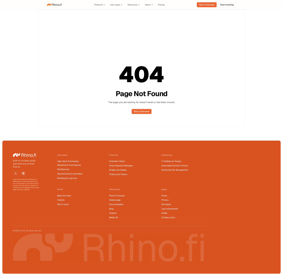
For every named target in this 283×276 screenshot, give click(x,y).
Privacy (165, 200)
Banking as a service (67, 178)
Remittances (63, 169)
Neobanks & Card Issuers (69, 165)
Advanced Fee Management (174, 170)
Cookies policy (168, 217)
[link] (54, 4)
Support (113, 213)
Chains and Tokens (118, 174)
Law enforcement (169, 208)
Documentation (116, 204)
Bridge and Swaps (117, 170)
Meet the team (64, 195)
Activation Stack (117, 161)
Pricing (161, 4)
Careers (60, 200)
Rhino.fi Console (117, 195)
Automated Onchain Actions (174, 165)
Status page (115, 200)
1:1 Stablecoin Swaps (171, 161)
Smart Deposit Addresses (121, 165)
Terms (164, 195)
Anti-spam (166, 204)
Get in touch (63, 204)
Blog (111, 208)
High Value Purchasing (67, 161)
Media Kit (113, 217)
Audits (164, 213)
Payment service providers (69, 173)
